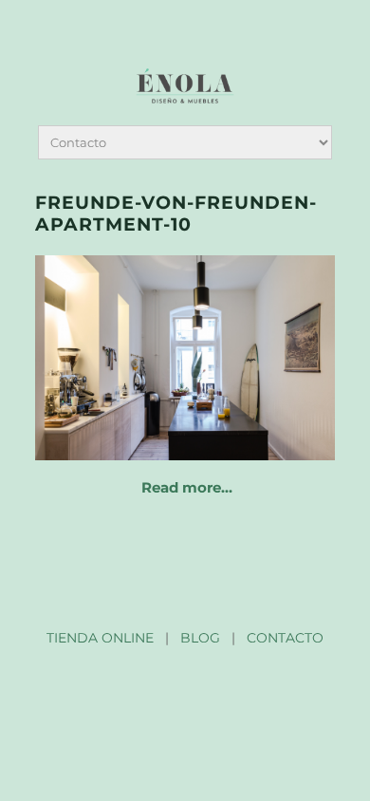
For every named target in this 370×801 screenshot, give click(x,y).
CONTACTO (285, 637)
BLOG (200, 637)
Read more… (186, 487)
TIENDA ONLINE (100, 637)
